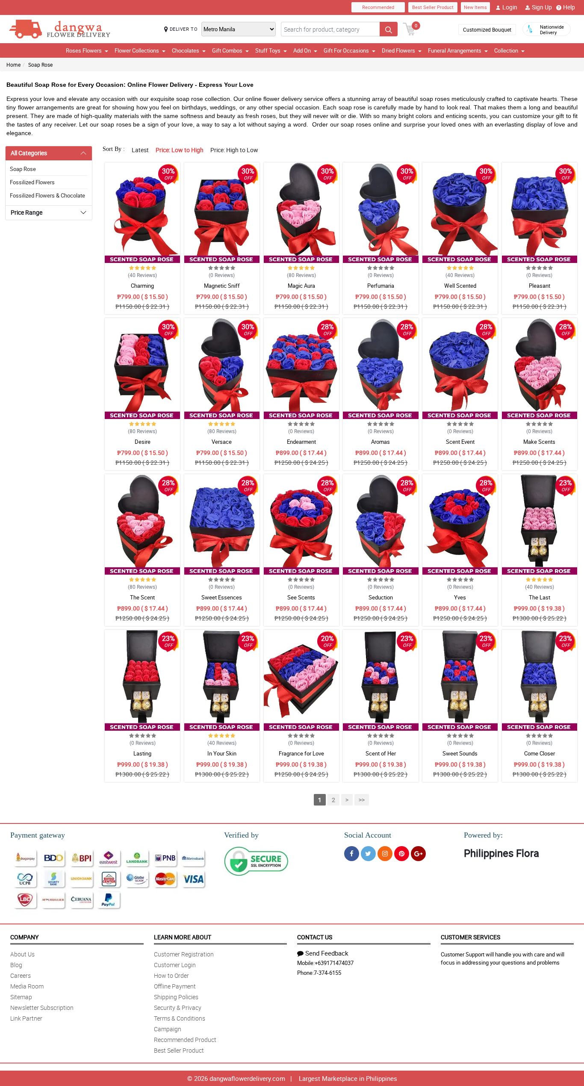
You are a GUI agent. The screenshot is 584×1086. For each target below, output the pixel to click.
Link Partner (26, 1018)
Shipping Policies (176, 997)
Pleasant (539, 285)
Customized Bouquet (487, 29)
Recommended (378, 7)
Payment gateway (37, 835)
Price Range (26, 212)
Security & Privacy (177, 1007)
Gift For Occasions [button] (346, 50)
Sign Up (542, 7)
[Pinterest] (401, 853)
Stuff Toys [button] (267, 50)
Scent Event (460, 442)
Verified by (241, 835)
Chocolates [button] (185, 50)
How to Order (171, 975)
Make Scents (539, 442)
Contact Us (314, 937)
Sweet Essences (221, 597)
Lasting (142, 753)
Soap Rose (40, 64)
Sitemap (21, 997)
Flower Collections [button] (137, 50)
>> (362, 800)
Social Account (367, 835)
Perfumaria (380, 285)
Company (24, 937)
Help (569, 7)
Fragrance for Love (301, 753)
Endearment (301, 442)
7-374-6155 (327, 973)
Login (509, 7)
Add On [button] (302, 50)
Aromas (380, 442)
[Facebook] (351, 853)
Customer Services (470, 937)
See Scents (301, 597)
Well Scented (460, 285)
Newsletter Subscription (42, 1007)
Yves (460, 597)
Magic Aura (301, 285)
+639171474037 (334, 963)
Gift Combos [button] (227, 50)
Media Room (27, 986)
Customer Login (175, 965)
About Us (22, 954)
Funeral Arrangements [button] (454, 50)
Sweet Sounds (460, 753)
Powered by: (483, 835)
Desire (142, 442)
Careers (20, 975)
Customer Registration (184, 954)
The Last (539, 597)
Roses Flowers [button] (84, 50)
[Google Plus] (418, 853)
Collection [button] (506, 50)
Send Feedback (326, 953)
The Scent (142, 597)
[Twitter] (368, 853)
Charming (142, 285)
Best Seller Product (433, 7)
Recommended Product (185, 1040)
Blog (16, 965)
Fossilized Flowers (32, 182)
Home (13, 64)
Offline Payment (175, 986)
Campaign (167, 1029)
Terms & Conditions (179, 1018)
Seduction (381, 597)
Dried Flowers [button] (398, 50)
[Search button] (389, 29)
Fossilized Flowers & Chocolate (47, 195)
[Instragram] (385, 853)
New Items (475, 7)
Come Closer (539, 753)
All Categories (29, 153)
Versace (222, 442)
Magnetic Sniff (222, 285)
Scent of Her (381, 753)
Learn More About (182, 937)
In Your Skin (221, 753)
